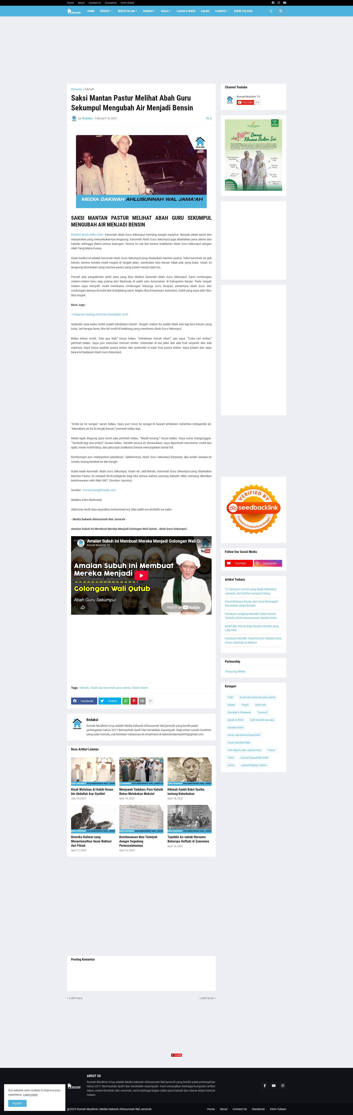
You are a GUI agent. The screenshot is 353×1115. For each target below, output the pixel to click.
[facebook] (273, 3)
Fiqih (230, 697)
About (81, 2)
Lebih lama (207, 998)
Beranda (76, 89)
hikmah (89, 89)
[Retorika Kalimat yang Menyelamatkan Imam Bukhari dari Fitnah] (93, 819)
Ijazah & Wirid (235, 719)
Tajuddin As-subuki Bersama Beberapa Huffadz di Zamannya (188, 839)
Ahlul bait (260, 704)
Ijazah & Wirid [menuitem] (186, 11)
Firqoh (245, 704)
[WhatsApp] (125, 701)
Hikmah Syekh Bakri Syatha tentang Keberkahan (186, 792)
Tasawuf (262, 712)
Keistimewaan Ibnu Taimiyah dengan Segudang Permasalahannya (138, 841)
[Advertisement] (176, 50)
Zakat (231, 765)
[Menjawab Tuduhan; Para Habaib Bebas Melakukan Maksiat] (141, 771)
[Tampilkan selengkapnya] (150, 701)
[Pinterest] (134, 701)
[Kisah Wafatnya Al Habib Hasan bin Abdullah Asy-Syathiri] (93, 771)
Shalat (231, 704)
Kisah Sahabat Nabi (239, 742)
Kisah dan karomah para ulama (111, 687)
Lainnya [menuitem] (220, 11)
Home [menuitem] (91, 11)
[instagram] (279, 3)
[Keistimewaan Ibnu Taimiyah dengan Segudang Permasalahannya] (141, 819)
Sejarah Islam (236, 727)
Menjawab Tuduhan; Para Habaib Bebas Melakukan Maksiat (141, 792)
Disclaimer (111, 2)
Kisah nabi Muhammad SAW (244, 735)
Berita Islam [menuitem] (126, 11)
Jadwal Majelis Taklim (254, 765)
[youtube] (284, 3)
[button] (271, 11)
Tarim (231, 757)
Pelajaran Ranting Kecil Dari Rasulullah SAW (100, 314)
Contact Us (95, 2)
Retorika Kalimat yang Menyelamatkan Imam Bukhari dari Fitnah (91, 841)
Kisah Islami (140, 687)
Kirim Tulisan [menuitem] (243, 11)
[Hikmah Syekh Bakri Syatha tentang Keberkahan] (190, 771)
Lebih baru (76, 998)
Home (70, 2)
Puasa (271, 750)
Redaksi (92, 720)
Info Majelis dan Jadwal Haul (244, 750)
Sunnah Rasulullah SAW (254, 757)
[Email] (142, 701)
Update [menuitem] (105, 11)
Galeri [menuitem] (205, 11)
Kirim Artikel (127, 2)
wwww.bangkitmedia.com (99, 490)
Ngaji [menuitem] (165, 11)
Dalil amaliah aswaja (262, 719)
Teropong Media (235, 671)
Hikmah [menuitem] (148, 11)
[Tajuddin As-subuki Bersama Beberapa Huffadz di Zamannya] (190, 819)
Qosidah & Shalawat (239, 712)
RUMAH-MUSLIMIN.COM (87, 234)
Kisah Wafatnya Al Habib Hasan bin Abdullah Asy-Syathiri (92, 792)
